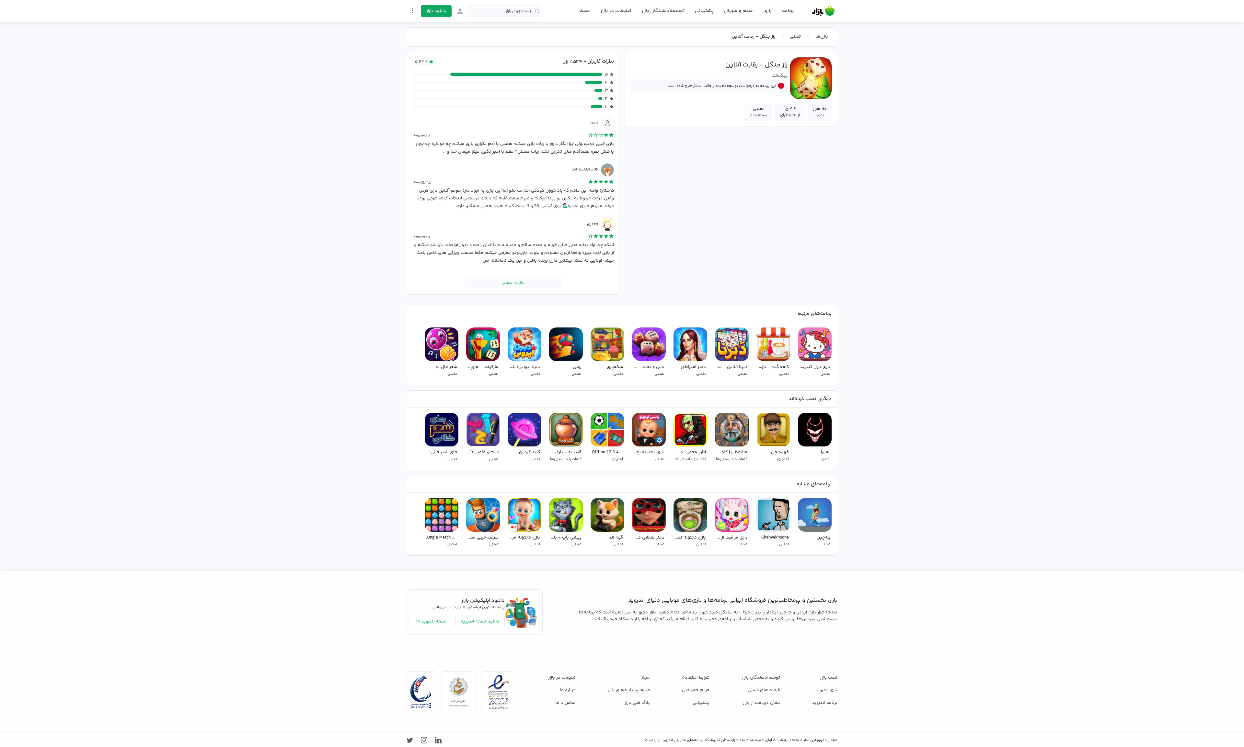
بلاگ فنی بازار (637, 702)
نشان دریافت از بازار (761, 702)
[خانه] (823, 11)
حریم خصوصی (695, 690)
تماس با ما (565, 702)
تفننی (795, 36)
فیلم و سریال (738, 11)
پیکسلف (779, 75)
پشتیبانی (704, 11)
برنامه (788, 11)
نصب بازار (828, 677)
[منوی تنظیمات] (412, 11)
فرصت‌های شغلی (764, 690)
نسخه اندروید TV (431, 621)
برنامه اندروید (824, 702)
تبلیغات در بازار (615, 11)
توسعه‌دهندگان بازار (663, 11)
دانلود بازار (436, 11)
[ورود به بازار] (460, 11)
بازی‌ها (821, 36)
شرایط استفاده (695, 677)
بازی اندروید (826, 690)
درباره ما (568, 690)
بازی (767, 11)
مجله (584, 11)
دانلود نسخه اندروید (480, 621)
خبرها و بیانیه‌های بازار (629, 690)
